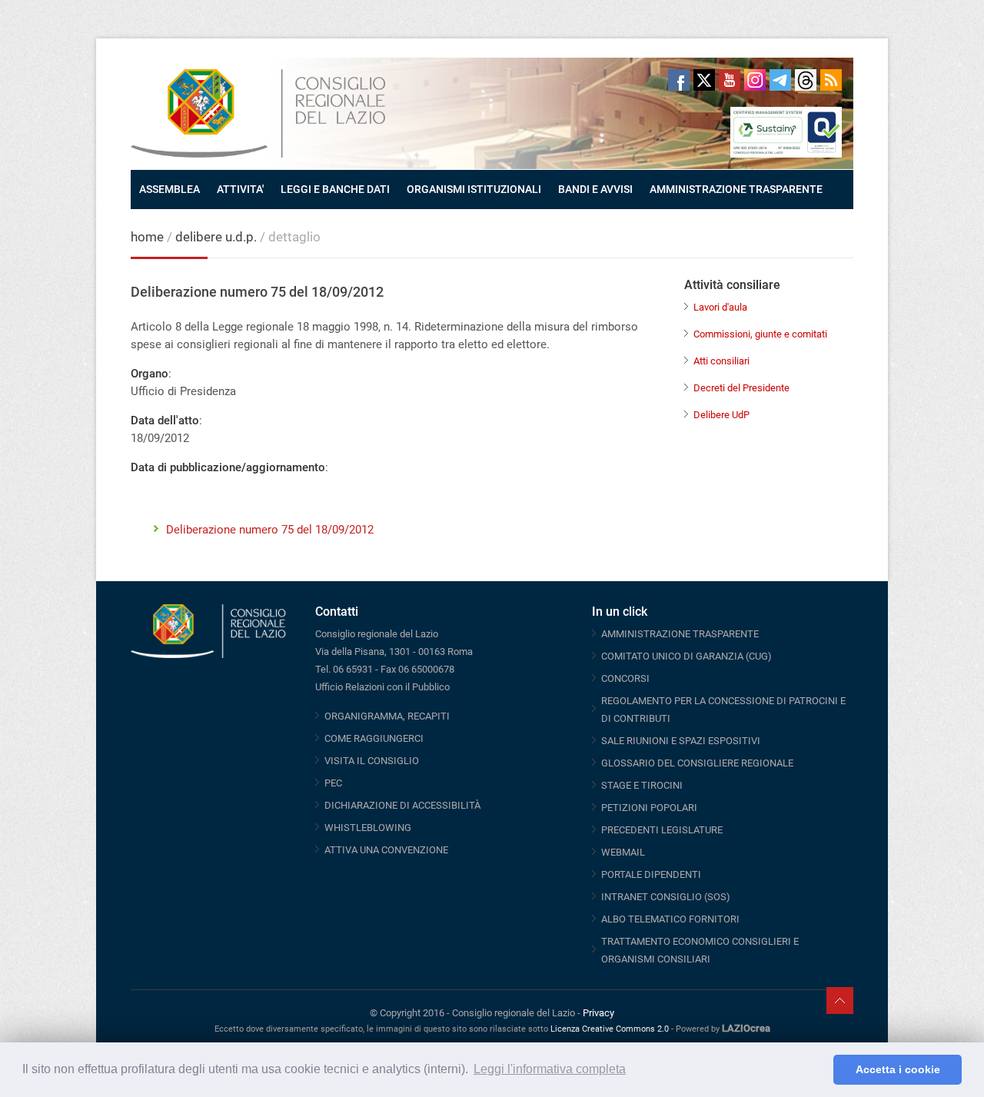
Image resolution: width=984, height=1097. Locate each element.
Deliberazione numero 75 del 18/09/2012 (270, 530)
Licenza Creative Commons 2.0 (609, 1029)
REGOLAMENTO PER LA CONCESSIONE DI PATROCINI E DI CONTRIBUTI (723, 709)
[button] (817, 1070)
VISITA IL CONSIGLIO (371, 760)
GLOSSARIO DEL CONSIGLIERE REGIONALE (697, 763)
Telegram (780, 80)
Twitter (704, 80)
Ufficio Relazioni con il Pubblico (382, 687)
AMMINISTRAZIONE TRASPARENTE (736, 189)
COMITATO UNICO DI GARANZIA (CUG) (686, 656)
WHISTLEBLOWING (367, 827)
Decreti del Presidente (741, 388)
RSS (831, 80)
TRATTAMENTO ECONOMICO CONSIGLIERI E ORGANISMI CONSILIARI (700, 950)
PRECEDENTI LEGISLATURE (662, 830)
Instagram (755, 80)
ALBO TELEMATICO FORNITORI (670, 919)
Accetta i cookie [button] (898, 1069)
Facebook (679, 80)
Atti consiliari (721, 361)
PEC (333, 783)
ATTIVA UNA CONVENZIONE (386, 850)
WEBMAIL (623, 852)
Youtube (729, 80)
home (147, 236)
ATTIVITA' (240, 189)
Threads (805, 80)
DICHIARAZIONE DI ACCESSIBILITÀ (402, 805)
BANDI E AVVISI (595, 189)
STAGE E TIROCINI (642, 785)
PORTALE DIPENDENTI (651, 874)
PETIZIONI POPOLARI (649, 807)
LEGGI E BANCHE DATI (335, 189)
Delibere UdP (721, 415)
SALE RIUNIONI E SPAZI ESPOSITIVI (680, 740)
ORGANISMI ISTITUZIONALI (474, 189)
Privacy (598, 1013)
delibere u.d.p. (217, 236)
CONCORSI (625, 678)
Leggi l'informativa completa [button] (550, 1068)
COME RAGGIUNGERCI (374, 738)
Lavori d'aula (720, 307)
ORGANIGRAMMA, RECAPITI (387, 716)
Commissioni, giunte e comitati (760, 334)
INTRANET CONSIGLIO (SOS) (665, 897)
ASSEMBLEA (169, 189)
